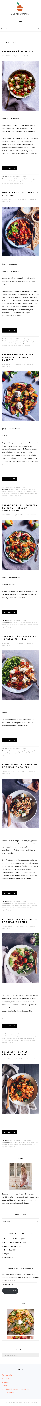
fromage (32, 179)
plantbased (12, 343)
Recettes (24, 176)
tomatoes (20, 183)
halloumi (30, 622)
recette (30, 491)
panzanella (24, 491)
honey (36, 622)
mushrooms (26, 905)
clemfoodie (17, 179)
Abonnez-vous (10, 1291)
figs (22, 489)
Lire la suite (9, 168)
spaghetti (17, 753)
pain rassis (17, 491)
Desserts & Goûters (12, 1243)
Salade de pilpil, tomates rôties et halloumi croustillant (19, 508)
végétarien (28, 345)
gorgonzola (21, 1038)
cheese (11, 179)
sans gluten (27, 343)
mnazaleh (5, 343)
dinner (4, 905)
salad (4, 493)
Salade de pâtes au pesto (19, 51)
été (24, 179)
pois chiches (19, 343)
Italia (33, 489)
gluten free (30, 341)
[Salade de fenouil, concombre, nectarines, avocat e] (20, 1322)
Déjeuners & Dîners (15, 176)
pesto (18, 181)
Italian (4, 491)
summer (9, 183)
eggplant (24, 341)
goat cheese (15, 905)
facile (27, 179)
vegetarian (21, 345)
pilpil (11, 624)
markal (4, 624)
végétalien (32, 1144)
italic (8, 491)
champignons (13, 903)
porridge (4, 1040)
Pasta (11, 181)
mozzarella (5, 181)
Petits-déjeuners (11, 1246)
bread (11, 489)
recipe (34, 491)
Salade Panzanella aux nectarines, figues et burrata (18, 357)
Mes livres (6, 1379)
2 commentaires (31, 56)
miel (8, 624)
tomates (14, 183)
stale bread (14, 493)
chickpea (18, 341)
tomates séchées (22, 907)
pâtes (15, 181)
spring (4, 183)
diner (33, 903)
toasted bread (27, 493)
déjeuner (29, 903)
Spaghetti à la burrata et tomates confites (20, 637)
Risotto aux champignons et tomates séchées (20, 765)
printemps (24, 181)
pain (11, 491)
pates (30, 751)
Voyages (7, 1257)
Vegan (29, 339)
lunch (21, 905)
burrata (15, 489)
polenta (31, 1038)
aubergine (12, 341)
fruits (29, 489)
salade (34, 181)
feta (33, 1036)
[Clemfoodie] (20, 16)
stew (33, 343)
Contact (5, 1385)
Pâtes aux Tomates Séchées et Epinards (16, 1053)
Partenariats (7, 1375)
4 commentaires (31, 1059)
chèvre (24, 903)
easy (21, 179)
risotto (33, 905)
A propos (5, 1382)
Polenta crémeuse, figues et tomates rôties (20, 920)
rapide (30, 181)
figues (25, 489)
